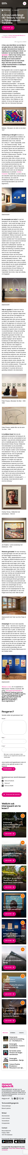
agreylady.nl (5, 55)
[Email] (22, 1098)
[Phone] (20, 1098)
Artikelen (7, 850)
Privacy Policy (12, 1148)
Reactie (4, 719)
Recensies (20, 819)
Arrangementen (6, 1123)
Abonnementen (6, 1116)
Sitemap (18, 1148)
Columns (7, 981)
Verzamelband (5, 1121)
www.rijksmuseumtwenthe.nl (14, 691)
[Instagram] (17, 1098)
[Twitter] (12, 1098)
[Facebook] (15, 1098)
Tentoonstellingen (6, 1106)
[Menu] (24, 3)
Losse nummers (6, 1118)
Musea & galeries (6, 1108)
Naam (3, 738)
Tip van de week (9, 874)
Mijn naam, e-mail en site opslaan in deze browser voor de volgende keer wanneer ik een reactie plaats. (14, 756)
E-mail (4, 746)
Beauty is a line (6, 687)
